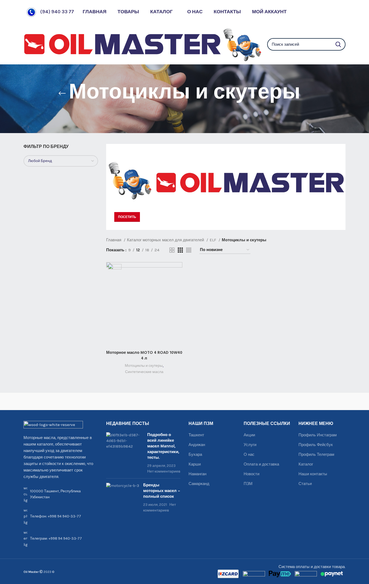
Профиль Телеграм (316, 454)
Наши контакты (312, 473)
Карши (195, 464)
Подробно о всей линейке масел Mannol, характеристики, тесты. (163, 446)
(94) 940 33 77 (57, 12)
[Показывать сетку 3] (180, 250)
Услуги (250, 444)
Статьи (305, 483)
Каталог (305, 464)
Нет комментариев (163, 471)
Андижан (197, 444)
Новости (251, 473)
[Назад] (62, 93)
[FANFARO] (285, 401)
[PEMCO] (164, 401)
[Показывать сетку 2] (172, 250)
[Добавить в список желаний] (178, 295)
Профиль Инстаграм (317, 435)
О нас (249, 454)
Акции (249, 435)
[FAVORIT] (245, 401)
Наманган (197, 473)
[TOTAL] (84, 401)
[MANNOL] (205, 401)
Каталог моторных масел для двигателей (166, 239)
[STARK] (124, 401)
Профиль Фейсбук (315, 444)
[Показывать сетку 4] (188, 250)
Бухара (195, 454)
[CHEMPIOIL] (325, 401)
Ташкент (196, 435)
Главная (114, 239)
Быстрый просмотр (178, 283)
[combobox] (61, 161)
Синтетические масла (144, 371)
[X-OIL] (44, 401)
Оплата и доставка (261, 464)
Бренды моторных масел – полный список (161, 491)
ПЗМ (248, 483)
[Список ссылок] (61, 516)
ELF (213, 239)
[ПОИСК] (338, 44)
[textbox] (40, 161)
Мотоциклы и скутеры (144, 365)
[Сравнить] (178, 271)
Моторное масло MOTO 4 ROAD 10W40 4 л (144, 355)
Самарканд (199, 483)
